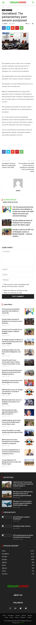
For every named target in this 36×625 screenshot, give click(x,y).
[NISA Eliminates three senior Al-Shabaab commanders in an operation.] (29, 402)
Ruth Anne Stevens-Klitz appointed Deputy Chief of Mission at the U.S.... (10, 412)
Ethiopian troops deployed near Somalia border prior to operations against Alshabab (23, 493)
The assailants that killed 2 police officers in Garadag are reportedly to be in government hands (26, 167)
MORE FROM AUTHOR (10, 202)
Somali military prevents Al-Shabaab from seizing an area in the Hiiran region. (22, 222)
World (11, 617)
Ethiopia (30, 615)
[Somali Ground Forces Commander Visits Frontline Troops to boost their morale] (29, 362)
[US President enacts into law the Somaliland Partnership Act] (7, 537)
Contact (29, 617)
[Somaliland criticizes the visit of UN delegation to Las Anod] (29, 383)
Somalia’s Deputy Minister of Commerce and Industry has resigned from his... (11, 451)
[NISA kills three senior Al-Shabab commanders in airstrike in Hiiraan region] (29, 392)
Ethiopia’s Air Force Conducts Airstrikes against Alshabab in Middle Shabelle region (22, 503)
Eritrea (17, 617)
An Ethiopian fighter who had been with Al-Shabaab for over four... (11, 352)
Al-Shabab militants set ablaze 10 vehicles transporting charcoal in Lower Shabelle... (12, 341)
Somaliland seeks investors (22, 526)
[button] (33, 2)
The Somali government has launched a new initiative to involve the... (11, 311)
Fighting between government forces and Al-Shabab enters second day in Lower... (11, 422)
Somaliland (9, 10)
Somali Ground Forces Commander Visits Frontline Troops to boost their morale (11, 362)
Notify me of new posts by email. (13, 292)
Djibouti (24, 615)
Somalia (17, 615)
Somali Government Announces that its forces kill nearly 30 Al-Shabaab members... (12, 372)
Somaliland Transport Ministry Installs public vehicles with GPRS (9, 165)
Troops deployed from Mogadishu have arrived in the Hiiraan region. (11, 462)
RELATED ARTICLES (9, 200)
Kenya (6, 617)
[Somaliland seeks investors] (7, 528)
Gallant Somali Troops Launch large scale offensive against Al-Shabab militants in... (23, 484)
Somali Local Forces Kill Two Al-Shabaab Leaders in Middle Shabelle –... (12, 331)
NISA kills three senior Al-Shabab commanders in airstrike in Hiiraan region (12, 391)
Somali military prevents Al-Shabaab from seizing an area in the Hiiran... (12, 321)
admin (5, 23)
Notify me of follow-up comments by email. (16, 290)
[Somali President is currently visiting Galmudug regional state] (29, 433)
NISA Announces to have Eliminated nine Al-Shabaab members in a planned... (10, 441)
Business (22, 617)
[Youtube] (26, 608)
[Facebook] (10, 608)
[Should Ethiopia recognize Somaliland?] (7, 519)
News (8, 7)
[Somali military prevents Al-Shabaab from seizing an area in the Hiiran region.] (7, 222)
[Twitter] (21, 608)
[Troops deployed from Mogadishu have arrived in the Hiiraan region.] (29, 462)
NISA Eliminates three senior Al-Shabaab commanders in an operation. (12, 401)
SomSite (21, 622)
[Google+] (15, 608)
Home (3, 7)
